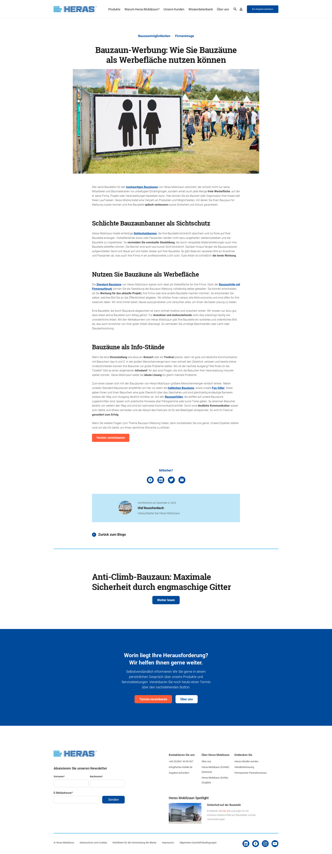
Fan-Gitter (218, 388)
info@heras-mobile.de (180, 767)
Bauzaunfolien (174, 396)
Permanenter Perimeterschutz (250, 772)
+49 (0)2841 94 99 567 (181, 761)
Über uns (223, 9)
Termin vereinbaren (153, 699)
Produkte (114, 9)
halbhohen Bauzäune (181, 388)
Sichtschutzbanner (145, 233)
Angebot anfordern (179, 772)
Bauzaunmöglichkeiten (154, 36)
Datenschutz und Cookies (93, 842)
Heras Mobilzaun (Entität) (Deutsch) (215, 769)
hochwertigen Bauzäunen (142, 187)
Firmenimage (184, 36)
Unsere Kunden (174, 9)
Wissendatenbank (200, 9)
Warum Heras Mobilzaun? (141, 9)
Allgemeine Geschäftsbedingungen (198, 842)
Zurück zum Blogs (112, 535)
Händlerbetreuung (244, 767)
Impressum (168, 842)
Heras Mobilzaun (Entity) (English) (215, 780)
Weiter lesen (166, 600)
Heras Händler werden (246, 761)
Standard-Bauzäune (108, 284)
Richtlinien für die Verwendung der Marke (134, 842)
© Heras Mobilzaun (64, 842)
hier (224, 810)
